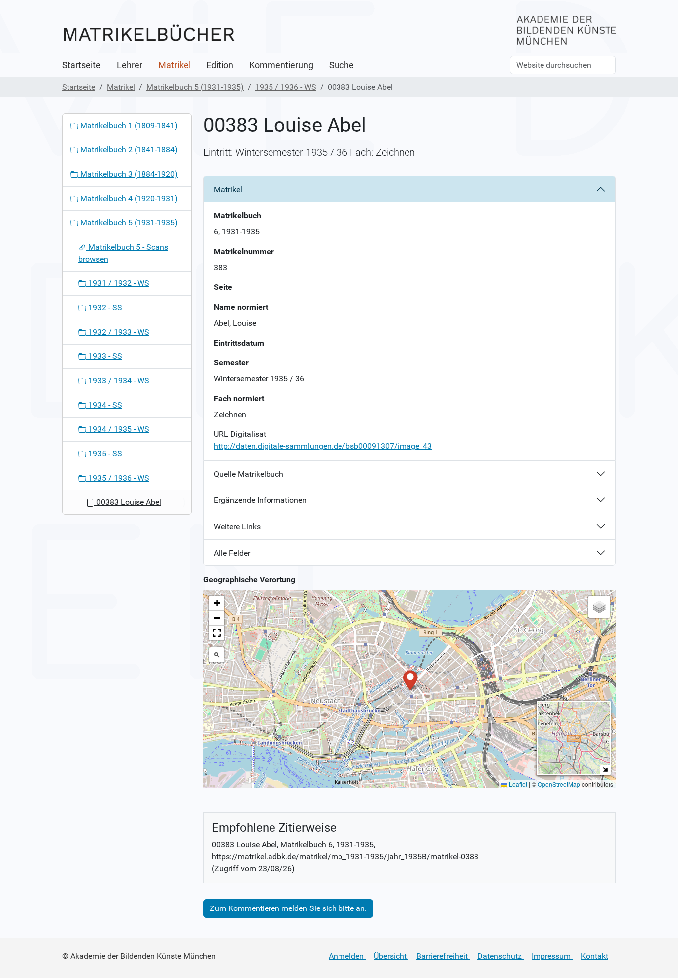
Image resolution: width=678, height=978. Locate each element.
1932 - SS (104, 307)
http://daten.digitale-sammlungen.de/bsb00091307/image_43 (323, 446)
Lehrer (129, 65)
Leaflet (517, 784)
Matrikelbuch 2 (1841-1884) (128, 149)
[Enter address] (216, 654)
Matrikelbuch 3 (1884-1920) (128, 174)
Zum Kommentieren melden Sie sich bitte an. (288, 908)
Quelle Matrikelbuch (248, 474)
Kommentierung (281, 65)
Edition (219, 65)
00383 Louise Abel (127, 502)
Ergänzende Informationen (260, 500)
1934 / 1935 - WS (117, 429)
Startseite (81, 65)
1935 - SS (104, 453)
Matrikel (174, 65)
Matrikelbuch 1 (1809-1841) (128, 125)
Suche (341, 65)
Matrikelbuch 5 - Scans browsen (123, 253)
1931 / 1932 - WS (117, 283)
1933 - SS (104, 356)
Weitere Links (237, 526)
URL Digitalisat (240, 434)
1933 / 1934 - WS (117, 380)
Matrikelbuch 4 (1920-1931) (128, 198)
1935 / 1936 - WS (285, 87)
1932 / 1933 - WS (117, 332)
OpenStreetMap (559, 784)
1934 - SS (104, 405)
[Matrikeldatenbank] (149, 33)
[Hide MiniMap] (605, 769)
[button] (410, 679)
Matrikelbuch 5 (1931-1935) (195, 87)
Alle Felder (232, 553)
